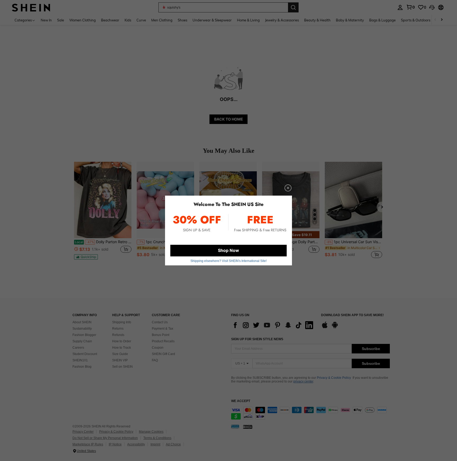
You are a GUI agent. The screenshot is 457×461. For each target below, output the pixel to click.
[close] (288, 188)
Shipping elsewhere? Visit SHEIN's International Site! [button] (228, 261)
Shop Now (228, 250)
